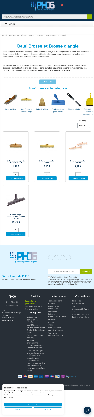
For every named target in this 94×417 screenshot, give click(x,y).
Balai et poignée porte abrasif (58, 110)
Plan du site (85, 385)
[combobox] (43, 16)
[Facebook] (50, 257)
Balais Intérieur (10, 109)
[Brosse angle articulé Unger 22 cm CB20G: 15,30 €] (15, 207)
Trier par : (81, 121)
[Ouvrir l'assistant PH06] (87, 410)
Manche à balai (74, 109)
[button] (61, 6)
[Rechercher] (89, 16)
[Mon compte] (57, 6)
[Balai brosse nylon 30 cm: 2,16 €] (46, 152)
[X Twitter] (68, 257)
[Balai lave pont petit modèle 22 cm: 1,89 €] (15, 152)
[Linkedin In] (62, 257)
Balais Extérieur (42, 109)
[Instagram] (56, 257)
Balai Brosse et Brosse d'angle (26, 110)
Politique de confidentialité (67, 385)
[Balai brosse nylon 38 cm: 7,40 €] (78, 152)
